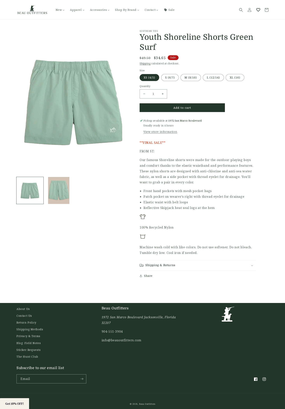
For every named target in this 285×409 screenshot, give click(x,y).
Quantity (145, 86)
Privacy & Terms (28, 336)
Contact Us (24, 316)
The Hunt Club (27, 356)
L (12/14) (213, 77)
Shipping (145, 63)
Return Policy (26, 322)
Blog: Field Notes (28, 343)
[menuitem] (60, 10)
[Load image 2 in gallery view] (58, 190)
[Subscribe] (82, 378)
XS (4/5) (149, 77)
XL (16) (235, 77)
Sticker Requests (28, 350)
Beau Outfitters (147, 404)
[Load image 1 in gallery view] (29, 190)
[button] (241, 10)
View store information (160, 132)
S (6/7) (170, 77)
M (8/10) (191, 77)
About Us (23, 309)
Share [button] (148, 276)
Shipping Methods (29, 329)
